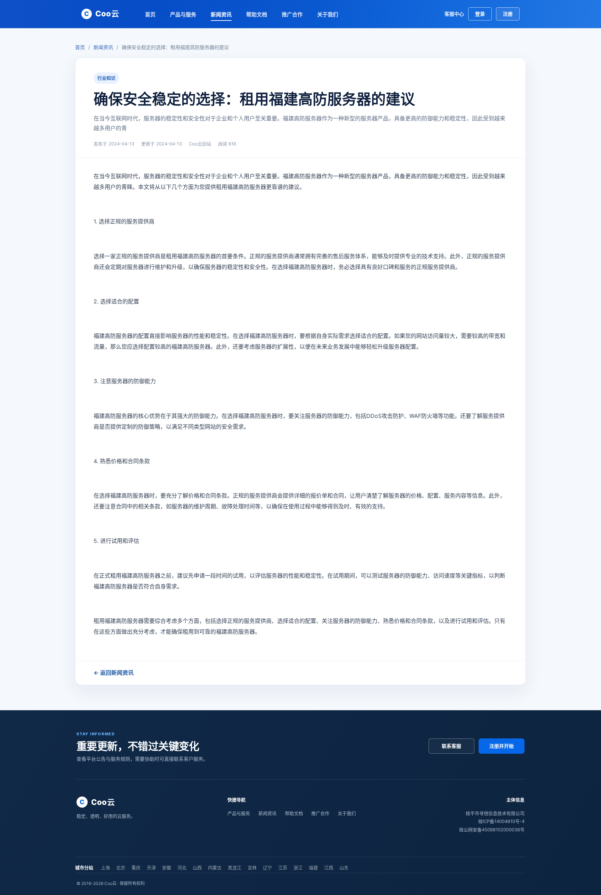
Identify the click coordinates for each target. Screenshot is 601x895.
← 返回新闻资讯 (114, 672)
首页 (150, 14)
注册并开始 (501, 746)
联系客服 (451, 746)
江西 (328, 867)
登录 (480, 14)
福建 (313, 867)
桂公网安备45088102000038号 (491, 829)
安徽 (166, 867)
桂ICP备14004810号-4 (501, 821)
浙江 (298, 867)
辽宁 (267, 867)
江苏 (282, 867)
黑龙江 (234, 867)
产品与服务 (183, 14)
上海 (105, 867)
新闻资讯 (221, 14)
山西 (197, 867)
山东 (343, 867)
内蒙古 (215, 867)
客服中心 (454, 14)
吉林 (252, 867)
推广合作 (292, 14)
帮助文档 (256, 14)
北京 (120, 867)
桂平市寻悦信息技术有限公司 (495, 813)
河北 (181, 867)
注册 (508, 14)
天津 (151, 867)
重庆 (136, 867)
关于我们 (327, 14)
